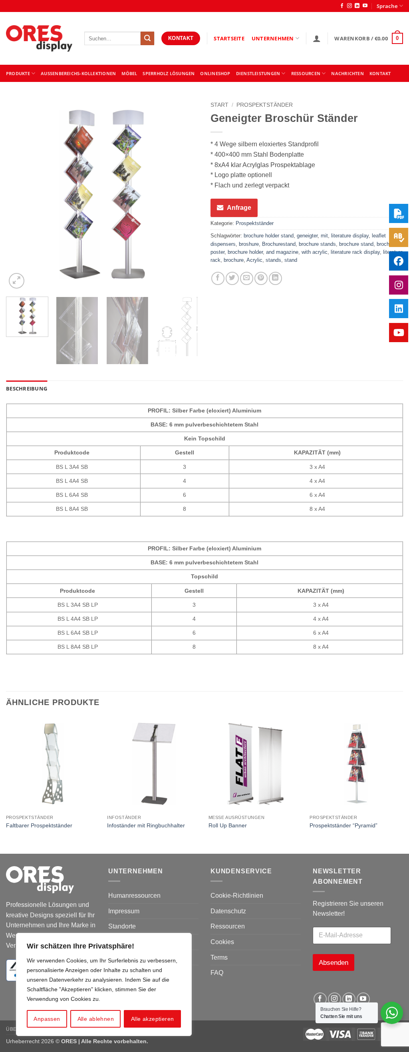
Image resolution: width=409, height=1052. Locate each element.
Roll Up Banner (227, 825)
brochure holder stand (269, 236)
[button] (317, 38)
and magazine (282, 252)
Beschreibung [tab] (26, 388)
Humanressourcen (134, 895)
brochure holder (245, 252)
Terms (219, 957)
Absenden (333, 962)
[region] (104, 984)
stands (273, 260)
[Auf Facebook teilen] (217, 278)
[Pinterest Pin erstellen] (261, 278)
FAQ (216, 972)
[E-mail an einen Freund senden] (246, 278)
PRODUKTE (18, 73)
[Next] (184, 194)
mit (324, 236)
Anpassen (47, 1019)
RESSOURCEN (305, 73)
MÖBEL (129, 73)
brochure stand (356, 244)
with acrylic (315, 252)
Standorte (122, 926)
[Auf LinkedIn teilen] (275, 278)
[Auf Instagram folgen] (349, 6)
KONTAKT (380, 73)
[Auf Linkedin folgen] (357, 6)
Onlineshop (215, 73)
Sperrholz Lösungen (169, 73)
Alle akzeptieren (152, 1019)
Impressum (123, 911)
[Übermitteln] (147, 38)
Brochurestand (279, 244)
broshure (249, 244)
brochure (234, 260)
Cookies (222, 941)
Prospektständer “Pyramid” (343, 825)
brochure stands (317, 244)
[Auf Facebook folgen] (342, 6)
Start (219, 105)
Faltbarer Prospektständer (39, 825)
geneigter (307, 236)
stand (290, 260)
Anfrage (239, 207)
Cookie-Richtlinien (236, 895)
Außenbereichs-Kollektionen (78, 73)
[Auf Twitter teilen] (232, 278)
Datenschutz (228, 911)
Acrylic (254, 260)
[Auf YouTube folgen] (365, 6)
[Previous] (20, 194)
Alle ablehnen (95, 1019)
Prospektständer (264, 105)
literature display (350, 236)
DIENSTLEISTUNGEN (258, 73)
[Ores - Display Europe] (39, 38)
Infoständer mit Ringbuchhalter (146, 825)
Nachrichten (347, 73)
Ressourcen (227, 926)
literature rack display (355, 252)
